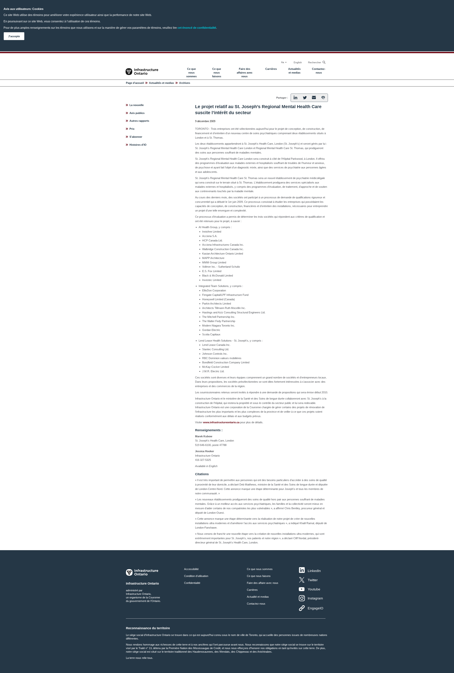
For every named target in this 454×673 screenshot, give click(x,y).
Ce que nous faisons (216, 73)
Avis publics (137, 113)
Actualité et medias (258, 596)
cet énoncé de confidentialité (197, 27)
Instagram (315, 598)
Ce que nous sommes (191, 73)
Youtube (314, 589)
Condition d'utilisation (196, 575)
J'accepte (14, 36)
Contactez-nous (318, 71)
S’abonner (135, 136)
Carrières (271, 69)
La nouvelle (136, 105)
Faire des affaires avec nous (244, 73)
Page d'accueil (135, 82)
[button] (314, 62)
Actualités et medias (294, 71)
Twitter (313, 580)
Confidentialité (192, 582)
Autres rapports (139, 120)
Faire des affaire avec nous (262, 582)
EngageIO (315, 608)
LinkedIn (314, 571)
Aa (283, 62)
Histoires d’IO (137, 144)
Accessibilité (191, 569)
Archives (184, 82)
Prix (131, 128)
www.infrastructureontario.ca (221, 422)
